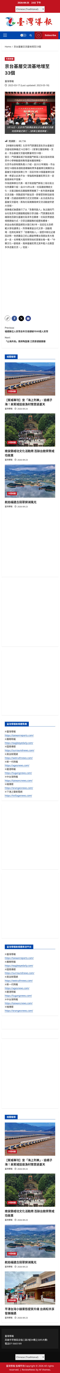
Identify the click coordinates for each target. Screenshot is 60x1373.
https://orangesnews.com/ (19, 787)
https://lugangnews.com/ (18, 772)
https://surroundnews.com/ (19, 750)
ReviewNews (28, 1369)
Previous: (26, 329)
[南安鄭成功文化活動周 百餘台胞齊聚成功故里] (30, 430)
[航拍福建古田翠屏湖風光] (30, 481)
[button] (5, 35)
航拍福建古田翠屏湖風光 (20, 502)
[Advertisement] (30, 282)
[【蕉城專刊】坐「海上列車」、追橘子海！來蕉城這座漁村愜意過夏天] (30, 379)
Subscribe (50, 35)
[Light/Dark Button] (23, 35)
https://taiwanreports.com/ (19, 735)
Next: (25, 339)
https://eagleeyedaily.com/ (19, 742)
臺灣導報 (9, 81)
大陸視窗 (9, 59)
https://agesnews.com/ (17, 765)
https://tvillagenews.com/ (18, 795)
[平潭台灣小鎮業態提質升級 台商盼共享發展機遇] (30, 1288)
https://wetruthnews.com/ (19, 757)
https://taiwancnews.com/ (18, 780)
